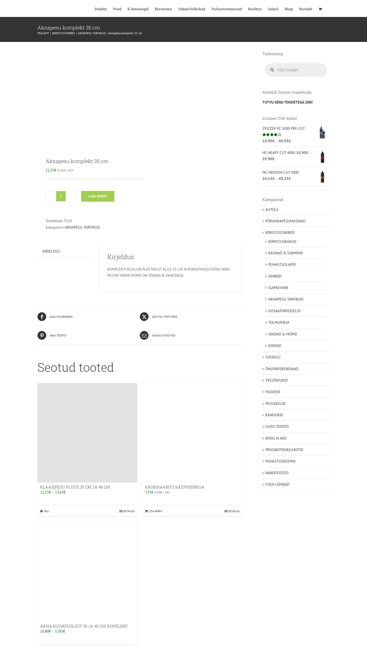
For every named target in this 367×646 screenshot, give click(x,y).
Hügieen (272, 391)
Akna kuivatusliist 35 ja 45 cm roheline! (84, 626)
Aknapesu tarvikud (82, 227)
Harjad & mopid (282, 334)
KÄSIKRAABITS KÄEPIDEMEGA (174, 486)
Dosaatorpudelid (284, 311)
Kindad (274, 345)
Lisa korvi (97, 196)
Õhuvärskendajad (282, 368)
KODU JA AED (276, 438)
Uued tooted (277, 426)
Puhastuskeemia (280, 461)
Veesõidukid (276, 380)
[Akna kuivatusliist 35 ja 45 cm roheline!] (87, 571)
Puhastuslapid (282, 264)
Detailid (129, 511)
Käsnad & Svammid (285, 253)
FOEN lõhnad (277, 484)
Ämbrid (275, 276)
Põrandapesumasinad (285, 221)
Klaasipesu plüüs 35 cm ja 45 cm (75, 486)
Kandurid (274, 415)
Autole (271, 209)
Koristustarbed (280, 232)
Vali (46, 511)
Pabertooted (277, 473)
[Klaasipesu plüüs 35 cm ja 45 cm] (87, 433)
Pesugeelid (275, 403)
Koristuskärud (282, 241)
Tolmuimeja (278, 322)
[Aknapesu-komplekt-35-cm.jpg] (86, 96)
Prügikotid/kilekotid (284, 449)
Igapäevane (278, 287)
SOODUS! (273, 357)
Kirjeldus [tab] (51, 251)
